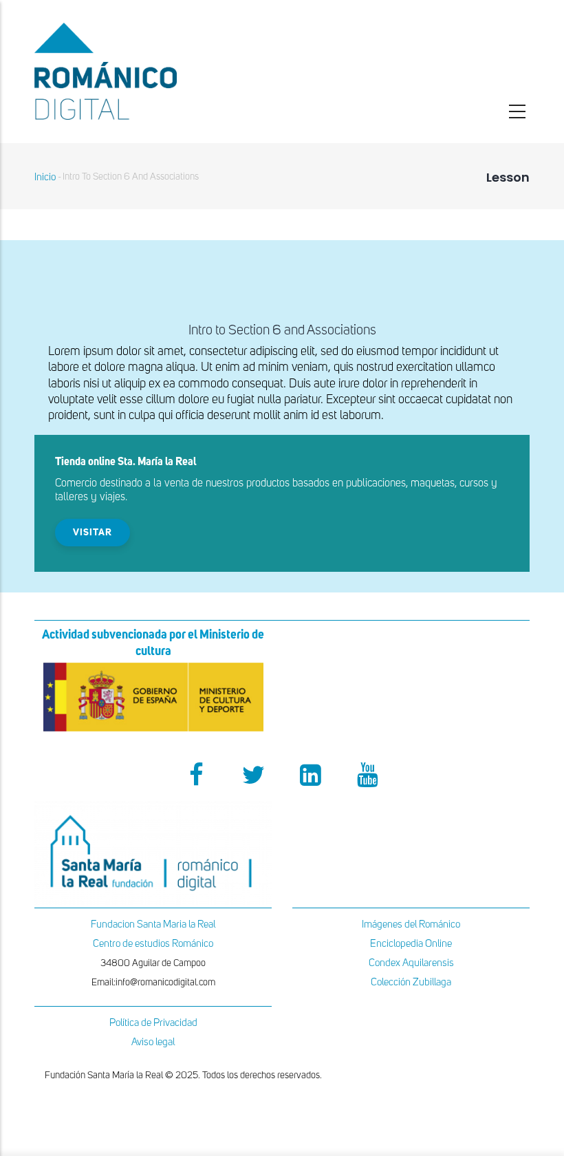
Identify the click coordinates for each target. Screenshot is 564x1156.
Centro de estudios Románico (153, 944)
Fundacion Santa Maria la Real (153, 924)
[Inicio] (153, 71)
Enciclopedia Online (411, 944)
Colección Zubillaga (411, 982)
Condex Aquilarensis (411, 963)
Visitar (92, 532)
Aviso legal (153, 1042)
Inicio (45, 177)
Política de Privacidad (153, 1023)
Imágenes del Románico (411, 924)
